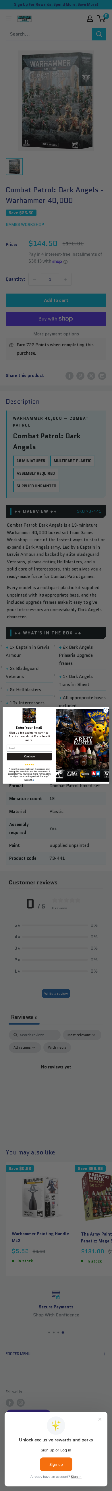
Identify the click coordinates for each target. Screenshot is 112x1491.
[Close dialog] (105, 710)
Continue (29, 756)
